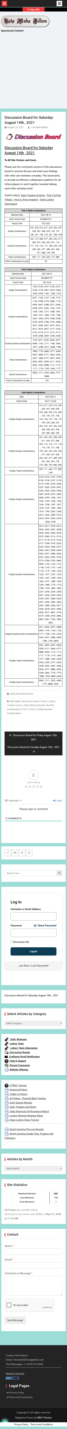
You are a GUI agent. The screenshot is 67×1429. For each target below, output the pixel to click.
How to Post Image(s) (26, 199)
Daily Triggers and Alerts (22, 1107)
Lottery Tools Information (22, 1048)
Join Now (24, 965)
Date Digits (15, 701)
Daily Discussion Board (21, 693)
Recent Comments (19, 1065)
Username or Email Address (26, 909)
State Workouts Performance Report (28, 1111)
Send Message (15, 1320)
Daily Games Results (20, 1102)
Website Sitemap (18, 1069)
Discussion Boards (19, 1052)
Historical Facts (17, 1089)
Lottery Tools (16, 1043)
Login (59, 800)
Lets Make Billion (39, 127)
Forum (43, 701)
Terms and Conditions (21, 1397)
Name (9, 1246)
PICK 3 (25, 709)
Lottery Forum (14, 705)
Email (9, 1259)
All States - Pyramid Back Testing (27, 1098)
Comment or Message (18, 1273)
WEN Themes (44, 1417)
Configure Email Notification (24, 1056)
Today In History (17, 1094)
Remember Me (21, 942)
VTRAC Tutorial (17, 1085)
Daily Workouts (17, 1039)
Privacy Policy (16, 1392)
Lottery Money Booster (33, 705)
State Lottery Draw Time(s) (23, 1119)
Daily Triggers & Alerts (33, 195)
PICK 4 (33, 709)
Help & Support (17, 1060)
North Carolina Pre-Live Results (26, 1129)
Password (16, 925)
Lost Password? (39, 965)
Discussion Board (30, 701)
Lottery (51, 701)
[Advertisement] (33, 73)
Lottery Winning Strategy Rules (25, 1115)
